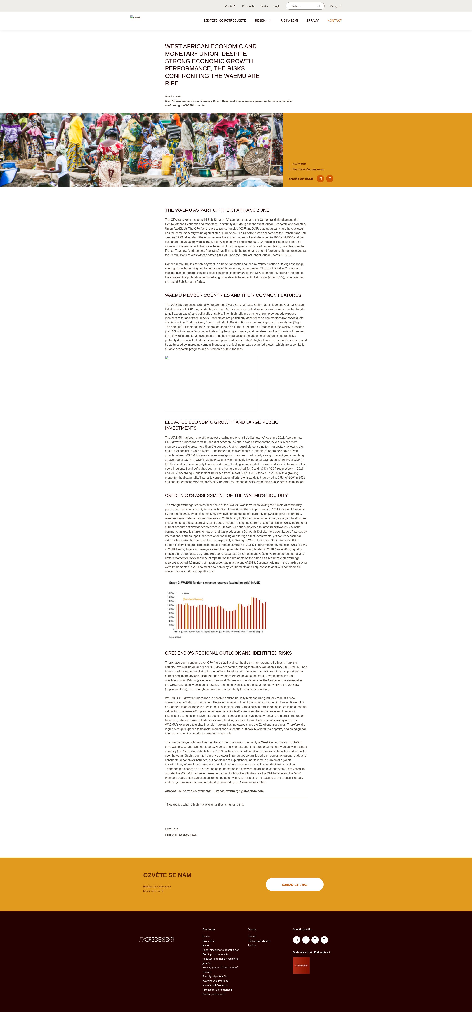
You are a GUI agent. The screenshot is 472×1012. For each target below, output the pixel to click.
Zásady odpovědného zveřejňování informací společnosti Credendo (216, 981)
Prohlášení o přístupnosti (217, 989)
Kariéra (264, 6)
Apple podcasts (324, 940)
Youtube (306, 940)
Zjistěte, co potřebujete (225, 20)
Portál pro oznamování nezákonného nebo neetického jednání (221, 959)
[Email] (320, 178)
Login (277, 6)
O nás (228, 6)
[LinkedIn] (329, 178)
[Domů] (135, 20)
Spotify (315, 940)
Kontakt (335, 20)
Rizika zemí (289, 20)
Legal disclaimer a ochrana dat (221, 949)
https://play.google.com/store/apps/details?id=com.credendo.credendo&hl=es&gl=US (324, 970)
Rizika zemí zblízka (259, 940)
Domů (168, 96)
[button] (269, 20)
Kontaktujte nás (294, 884)
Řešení (260, 20)
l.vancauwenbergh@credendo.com (239, 791)
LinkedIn (296, 940)
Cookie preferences (214, 994)
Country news (315, 169)
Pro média (248, 6)
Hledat (318, 6)
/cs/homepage (163, 940)
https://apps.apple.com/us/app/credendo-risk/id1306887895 (323, 961)
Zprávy (313, 20)
